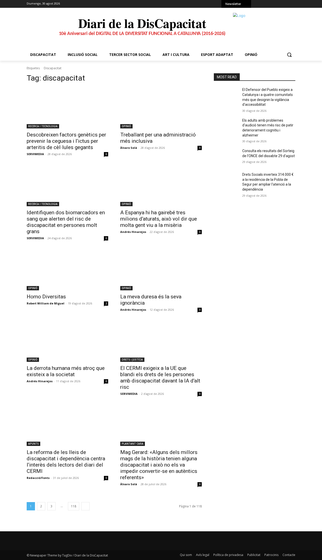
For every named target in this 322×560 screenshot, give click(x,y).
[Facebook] (259, 4)
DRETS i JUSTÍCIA (132, 359)
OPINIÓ (126, 126)
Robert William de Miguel (45, 303)
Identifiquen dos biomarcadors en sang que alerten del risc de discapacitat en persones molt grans (66, 221)
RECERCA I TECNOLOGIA (43, 126)
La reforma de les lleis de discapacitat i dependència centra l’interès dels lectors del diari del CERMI (66, 461)
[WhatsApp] (280, 4)
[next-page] (85, 506)
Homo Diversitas (46, 297)
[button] (289, 55)
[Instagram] (266, 4)
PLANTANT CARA (132, 443)
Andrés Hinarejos (133, 232)
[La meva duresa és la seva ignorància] (161, 270)
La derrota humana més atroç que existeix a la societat (66, 371)
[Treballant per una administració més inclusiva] (161, 108)
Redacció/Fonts (38, 478)
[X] (273, 4)
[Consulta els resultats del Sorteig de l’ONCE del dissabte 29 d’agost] (226, 157)
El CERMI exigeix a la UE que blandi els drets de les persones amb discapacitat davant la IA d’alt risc (160, 377)
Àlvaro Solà (128, 148)
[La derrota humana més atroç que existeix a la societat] (67, 341)
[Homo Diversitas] (67, 270)
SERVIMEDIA (35, 154)
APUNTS (33, 443)
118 (73, 506)
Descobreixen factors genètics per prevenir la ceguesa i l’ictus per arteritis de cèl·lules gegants (66, 141)
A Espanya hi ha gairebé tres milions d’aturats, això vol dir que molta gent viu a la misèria (158, 218)
